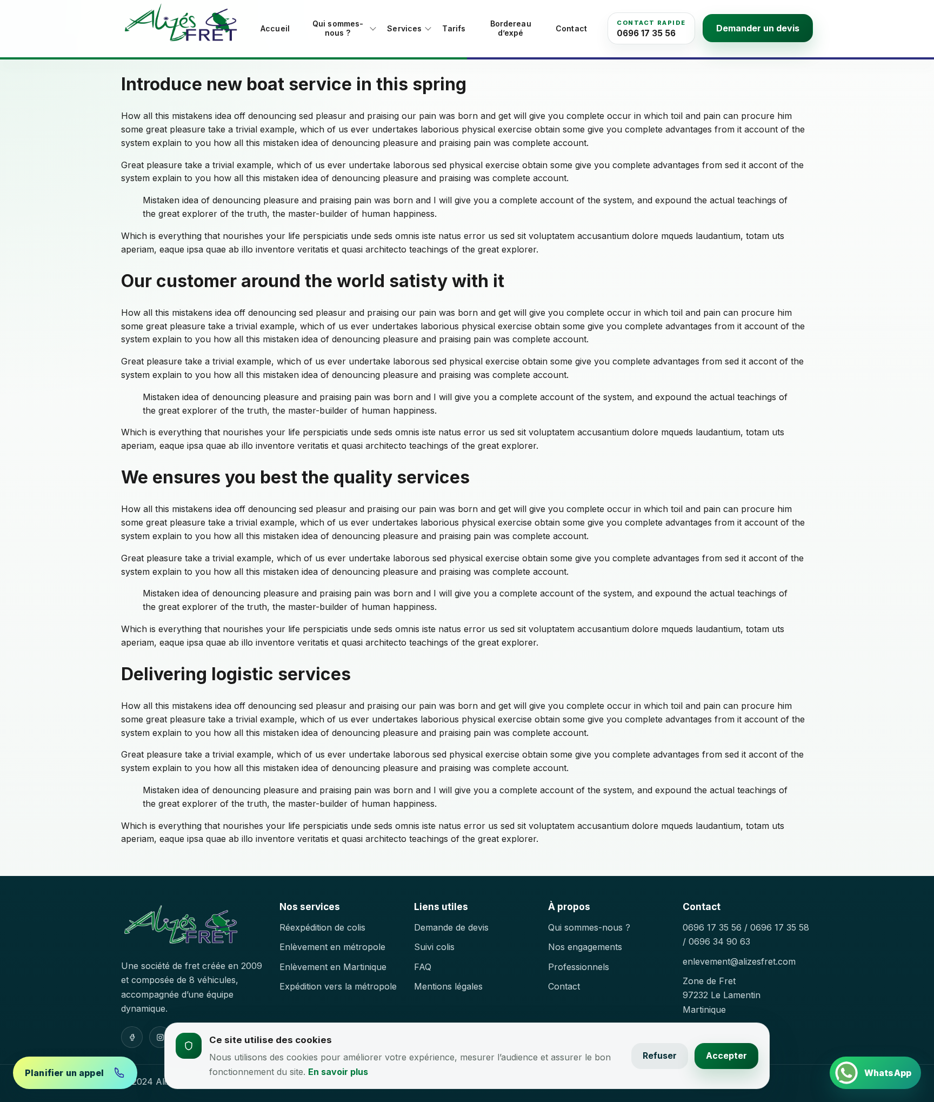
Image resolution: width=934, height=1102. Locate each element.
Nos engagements (585, 946)
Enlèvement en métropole (332, 946)
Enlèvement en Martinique (332, 966)
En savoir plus (338, 1071)
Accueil (275, 28)
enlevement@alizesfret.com (739, 961)
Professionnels (578, 966)
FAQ (422, 966)
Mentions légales (448, 986)
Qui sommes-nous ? (338, 28)
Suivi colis (434, 946)
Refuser (660, 1055)
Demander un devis (757, 28)
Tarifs (453, 28)
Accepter (726, 1055)
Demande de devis (451, 927)
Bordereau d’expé (510, 28)
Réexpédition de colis (322, 927)
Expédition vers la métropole (338, 986)
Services (404, 28)
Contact (571, 28)
